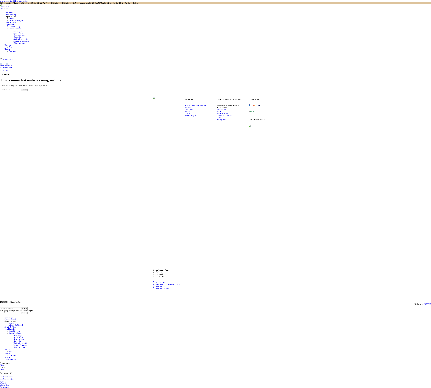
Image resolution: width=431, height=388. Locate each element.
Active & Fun (18, 33)
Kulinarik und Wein (20, 39)
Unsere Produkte (15, 29)
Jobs (10, 47)
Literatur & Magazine (21, 41)
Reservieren (13, 51)
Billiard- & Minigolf (16, 21)
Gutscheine (17, 37)
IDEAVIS (427, 304)
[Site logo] (4, 9)
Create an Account (6, 377)
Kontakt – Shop (14, 27)
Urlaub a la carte (19, 43)
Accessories (17, 31)
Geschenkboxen (19, 35)
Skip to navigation (6, 1)
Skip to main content (20, 1)
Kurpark (12, 19)
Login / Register (10, 359)
